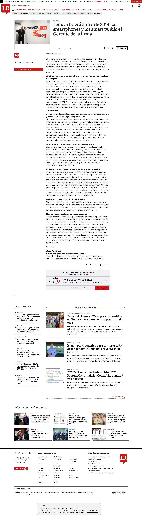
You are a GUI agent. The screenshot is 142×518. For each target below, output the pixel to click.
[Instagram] (26, 453)
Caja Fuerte (57, 459)
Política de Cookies (77, 512)
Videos (56, 482)
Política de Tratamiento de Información (100, 468)
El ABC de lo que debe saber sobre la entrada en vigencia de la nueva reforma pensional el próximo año (28, 317)
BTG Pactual (96, 13)
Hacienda (20, 348)
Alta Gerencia (58, 457)
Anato (63, 13)
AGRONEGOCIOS (66, 10)
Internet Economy (43, 475)
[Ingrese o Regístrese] (139, 5)
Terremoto (40, 13)
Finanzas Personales (60, 470)
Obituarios (57, 475)
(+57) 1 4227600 (19, 462)
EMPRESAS (36, 10)
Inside (71, 473)
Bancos (76, 13)
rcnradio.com (49, 495)
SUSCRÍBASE (136, 1)
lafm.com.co (71, 495)
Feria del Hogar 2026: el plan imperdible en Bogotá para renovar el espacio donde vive (94, 320)
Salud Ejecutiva (74, 477)
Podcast (40, 477)
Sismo (33, 13)
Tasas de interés (85, 13)
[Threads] (30, 453)
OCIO (43, 10)
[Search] (127, 6)
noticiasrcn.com (61, 495)
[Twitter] (108, 48)
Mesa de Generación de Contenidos (99, 457)
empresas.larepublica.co (51, 492)
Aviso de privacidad (94, 463)
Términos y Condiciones (95, 466)
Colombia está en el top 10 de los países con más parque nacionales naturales (117, 434)
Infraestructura (58, 473)
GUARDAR (123, 48)
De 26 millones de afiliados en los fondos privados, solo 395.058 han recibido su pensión (28, 367)
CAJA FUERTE (101, 10)
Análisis (71, 457)
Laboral (20, 312)
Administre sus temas (24, 69)
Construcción (22, 337)
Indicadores (41, 473)
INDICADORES (112, 10)
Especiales (57, 468)
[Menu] (13, 10)
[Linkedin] (112, 48)
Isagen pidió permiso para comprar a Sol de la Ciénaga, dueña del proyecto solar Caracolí (95, 349)
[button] (48, 281)
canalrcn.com (39, 495)
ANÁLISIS (77, 10)
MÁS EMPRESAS (118, 397)
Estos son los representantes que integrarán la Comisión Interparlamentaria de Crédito (78, 419)
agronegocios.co (36, 492)
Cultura (71, 429)
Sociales (40, 482)
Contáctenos (92, 461)
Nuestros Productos (94, 459)
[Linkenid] (23, 453)
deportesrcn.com (93, 495)
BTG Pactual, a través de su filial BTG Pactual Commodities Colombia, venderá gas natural (95, 376)
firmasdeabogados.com (68, 492)
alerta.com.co (81, 495)
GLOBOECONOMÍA (52, 10)
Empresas (41, 468)
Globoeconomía (74, 470)
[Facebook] (104, 48)
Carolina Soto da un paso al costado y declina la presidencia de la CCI (27, 341)
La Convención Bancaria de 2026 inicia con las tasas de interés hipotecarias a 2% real (28, 380)
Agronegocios (42, 457)
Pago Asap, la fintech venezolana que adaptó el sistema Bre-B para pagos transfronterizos (117, 419)
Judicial (33, 429)
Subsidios (48, 13)
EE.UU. (32, 413)
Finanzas (40, 470)
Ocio (70, 475)
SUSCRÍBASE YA (102, 288)
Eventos (71, 468)
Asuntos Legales (43, 459)
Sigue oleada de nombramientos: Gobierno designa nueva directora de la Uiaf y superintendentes (29, 353)
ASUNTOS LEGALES (88, 10)
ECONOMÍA (27, 10)
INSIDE (121, 10)
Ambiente (111, 429)
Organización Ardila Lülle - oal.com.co (119, 493)
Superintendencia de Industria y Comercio (101, 473)
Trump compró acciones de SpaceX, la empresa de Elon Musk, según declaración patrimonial (40, 419)
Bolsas (19, 325)
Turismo (69, 13)
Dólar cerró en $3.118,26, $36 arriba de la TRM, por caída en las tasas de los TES (28, 330)
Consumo (41, 463)
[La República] (5, 9)
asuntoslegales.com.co (21, 492)
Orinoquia (56, 13)
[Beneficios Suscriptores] (133, 6)
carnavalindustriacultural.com (23, 495)
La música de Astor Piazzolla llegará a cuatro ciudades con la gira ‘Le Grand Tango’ (78, 434)
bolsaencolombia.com (85, 492)
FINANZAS (18, 10)
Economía (72, 463)
